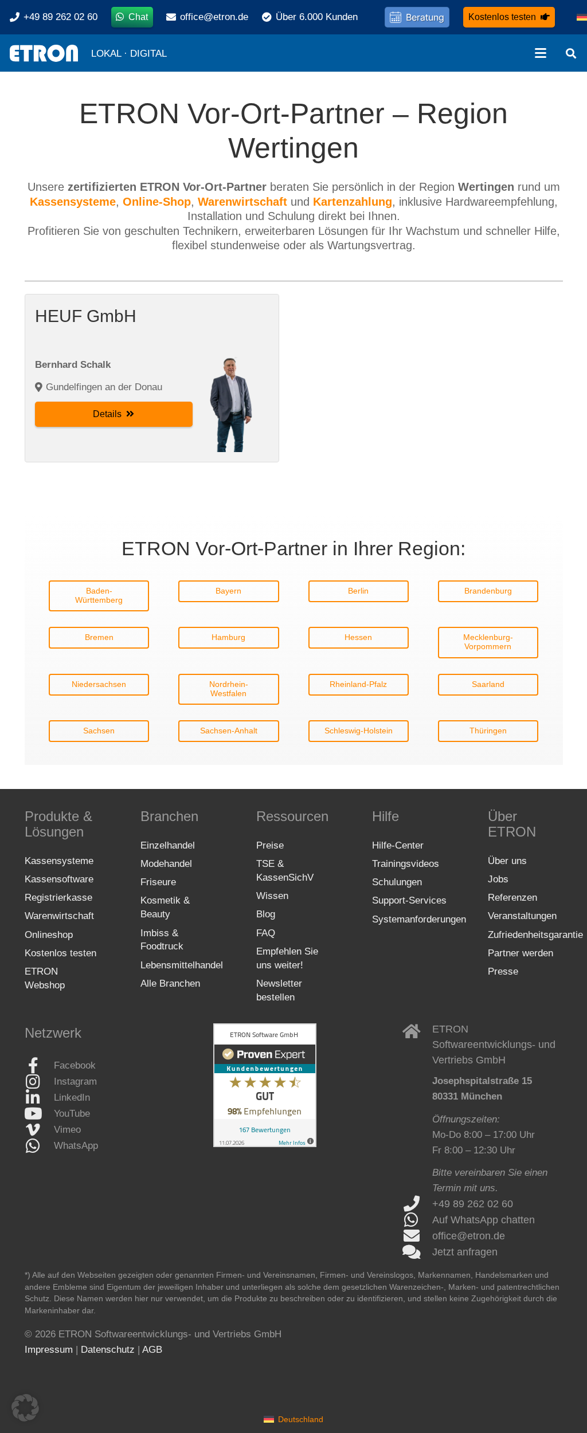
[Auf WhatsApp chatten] (417, 1220)
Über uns (507, 860)
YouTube (72, 1113)
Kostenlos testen (60, 953)
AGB (152, 1349)
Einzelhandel (167, 845)
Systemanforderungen (419, 919)
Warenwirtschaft (59, 915)
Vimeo (67, 1129)
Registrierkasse (58, 897)
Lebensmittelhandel (181, 965)
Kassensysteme (59, 860)
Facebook (75, 1065)
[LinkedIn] (39, 1098)
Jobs (498, 879)
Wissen (272, 895)
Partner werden (520, 953)
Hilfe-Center (398, 845)
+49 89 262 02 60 (472, 1204)
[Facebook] (39, 1066)
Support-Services (409, 900)
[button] (540, 53)
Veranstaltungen (522, 915)
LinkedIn (72, 1097)
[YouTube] (39, 1114)
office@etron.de (468, 1236)
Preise (270, 845)
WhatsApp (76, 1145)
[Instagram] (39, 1082)
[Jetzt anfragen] (417, 1252)
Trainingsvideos (405, 863)
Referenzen (512, 897)
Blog (265, 914)
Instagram (75, 1081)
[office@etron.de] (417, 1236)
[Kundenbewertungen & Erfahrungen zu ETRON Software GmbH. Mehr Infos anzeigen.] (264, 1143)
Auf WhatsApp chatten (483, 1220)
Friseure (158, 882)
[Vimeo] (39, 1130)
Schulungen (397, 882)
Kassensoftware (59, 879)
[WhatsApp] (39, 1146)
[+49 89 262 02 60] (417, 1204)
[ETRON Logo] (44, 53)
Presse (503, 971)
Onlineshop (49, 934)
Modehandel (166, 863)
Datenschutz (108, 1349)
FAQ (265, 933)
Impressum (49, 1349)
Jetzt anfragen (465, 1252)
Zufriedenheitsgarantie (535, 934)
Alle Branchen (170, 983)
